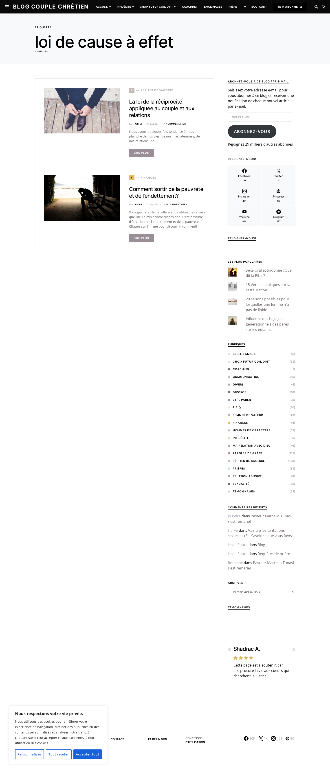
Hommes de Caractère (252, 430)
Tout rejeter (58, 754)
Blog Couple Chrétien (51, 6)
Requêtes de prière (274, 553)
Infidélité (241, 438)
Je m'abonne (287, 6)
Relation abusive (247, 476)
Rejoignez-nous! (242, 238)
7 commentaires (176, 123)
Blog (261, 544)
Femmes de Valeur (248, 415)
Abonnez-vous (252, 131)
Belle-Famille (244, 354)
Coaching (241, 369)
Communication (246, 377)
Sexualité (241, 483)
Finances (240, 422)
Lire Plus (141, 152)
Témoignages (244, 491)
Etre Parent (243, 399)
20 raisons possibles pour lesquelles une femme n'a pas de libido (267, 304)
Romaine (235, 562)
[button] (324, 7)
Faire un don (157, 739)
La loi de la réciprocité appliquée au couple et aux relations (161, 108)
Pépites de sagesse (249, 461)
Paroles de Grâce (248, 453)
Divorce (239, 392)
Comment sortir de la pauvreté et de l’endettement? (166, 192)
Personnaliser (30, 754)
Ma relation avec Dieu (252, 445)
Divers (238, 384)
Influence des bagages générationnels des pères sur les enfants (267, 324)
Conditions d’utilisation (195, 740)
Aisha (138, 123)
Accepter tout (87, 754)
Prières (239, 468)
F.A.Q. (237, 407)
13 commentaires (176, 204)
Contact (117, 739)
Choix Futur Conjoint (251, 361)
